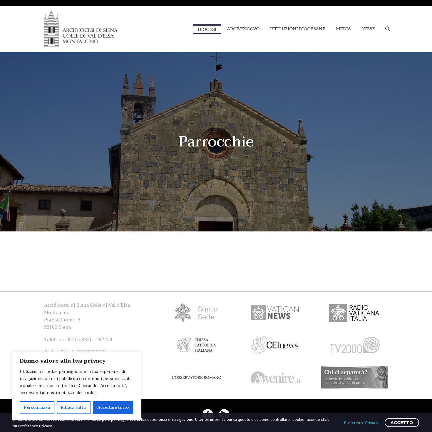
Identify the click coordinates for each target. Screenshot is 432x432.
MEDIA (343, 29)
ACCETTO (402, 422)
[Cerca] (387, 29)
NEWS (368, 29)
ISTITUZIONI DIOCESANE (297, 29)
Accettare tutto (113, 407)
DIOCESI (207, 29)
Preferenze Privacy (361, 422)
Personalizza (37, 407)
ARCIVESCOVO (243, 29)
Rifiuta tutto (73, 407)
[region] (76, 385)
